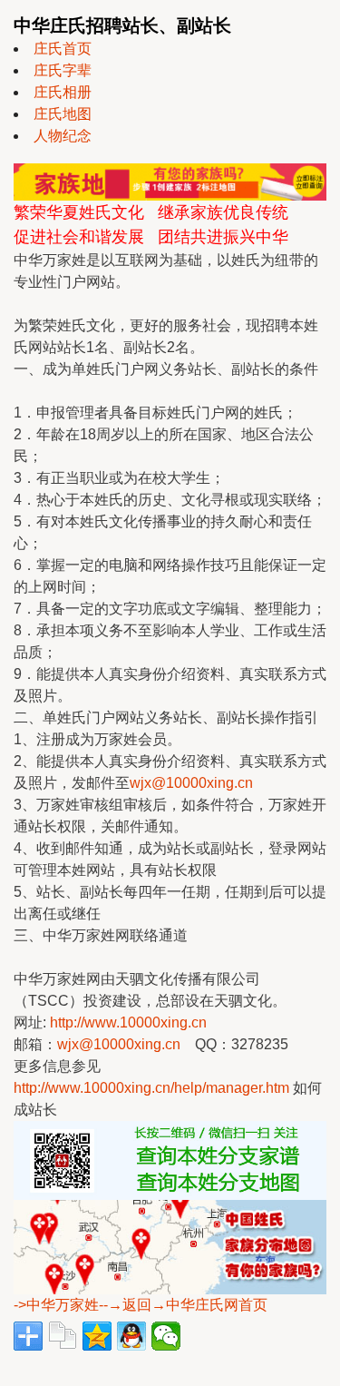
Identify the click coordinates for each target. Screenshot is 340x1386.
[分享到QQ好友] (131, 1336)
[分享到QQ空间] (97, 1336)
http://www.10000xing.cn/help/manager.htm (151, 1088)
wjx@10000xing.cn (191, 783)
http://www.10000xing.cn (128, 1022)
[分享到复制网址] (62, 1336)
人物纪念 (63, 135)
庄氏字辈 (63, 70)
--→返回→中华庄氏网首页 (183, 1304)
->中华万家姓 (56, 1304)
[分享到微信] (165, 1336)
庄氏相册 (63, 92)
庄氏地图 (63, 114)
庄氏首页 (63, 48)
